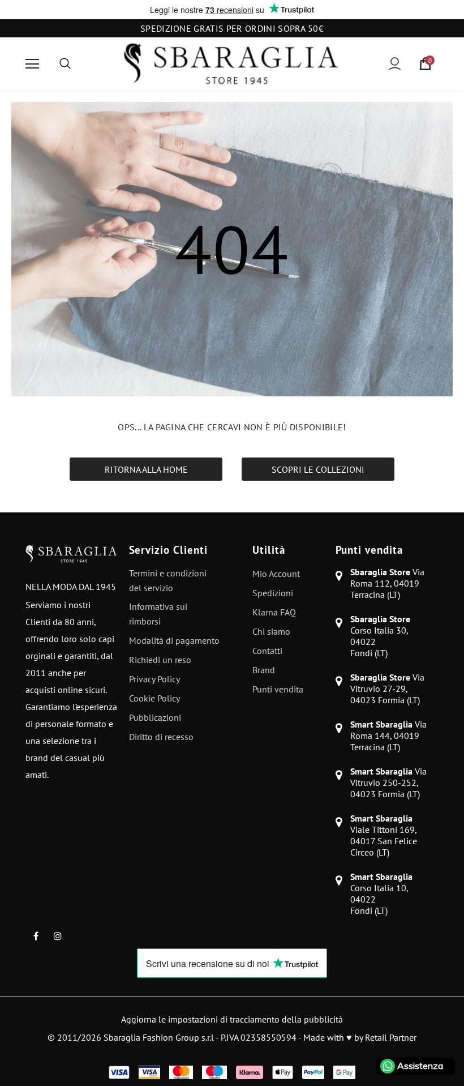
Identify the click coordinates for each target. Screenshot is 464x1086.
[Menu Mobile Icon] (32, 64)
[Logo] (230, 64)
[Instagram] (58, 935)
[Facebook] (35, 935)
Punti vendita (369, 550)
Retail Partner (390, 1037)
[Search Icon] (65, 64)
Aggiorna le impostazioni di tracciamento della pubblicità (232, 1019)
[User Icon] (395, 64)
